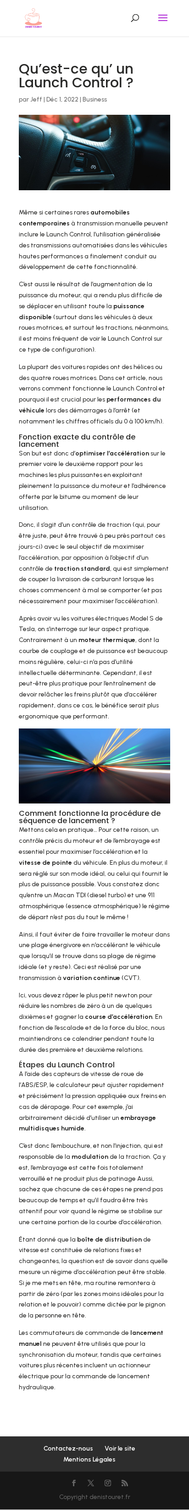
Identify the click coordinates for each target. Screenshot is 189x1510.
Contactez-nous (68, 1448)
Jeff (36, 99)
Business (95, 99)
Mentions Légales (89, 1459)
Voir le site (120, 1448)
